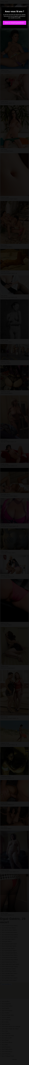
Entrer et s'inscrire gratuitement (14, 23)
